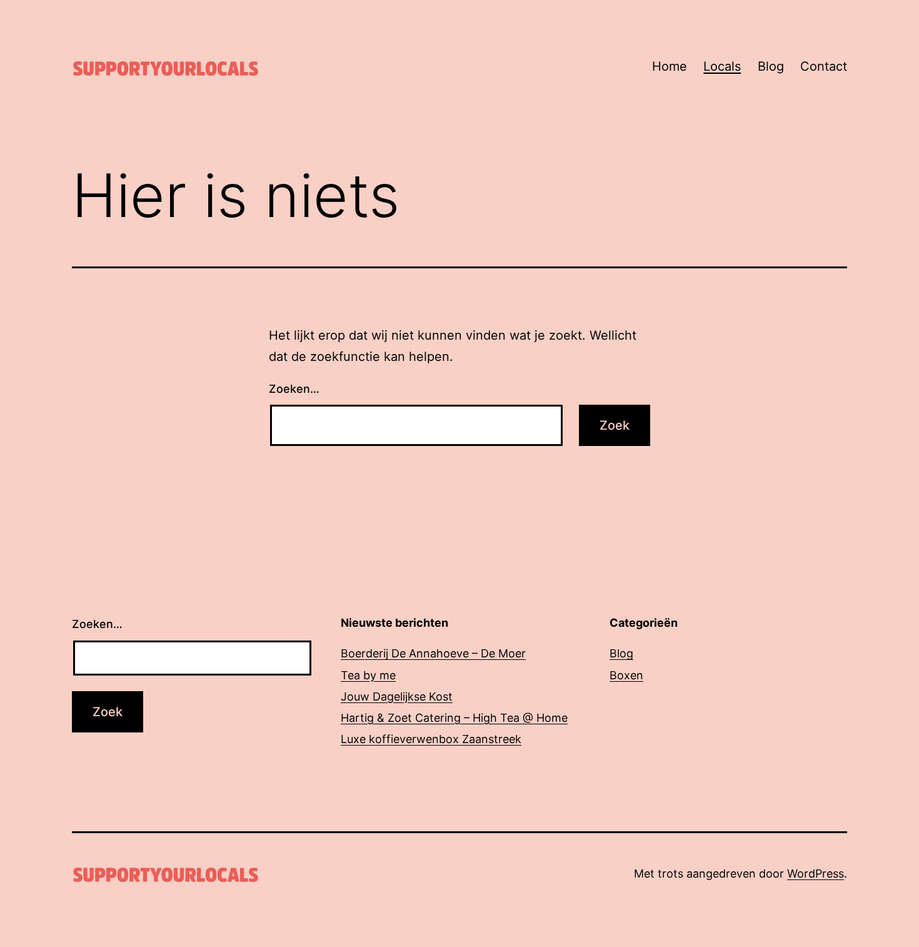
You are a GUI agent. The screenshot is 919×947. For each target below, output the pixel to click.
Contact (823, 66)
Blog (771, 66)
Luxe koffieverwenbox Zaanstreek (431, 739)
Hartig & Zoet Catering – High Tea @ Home (454, 717)
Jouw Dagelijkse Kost (397, 696)
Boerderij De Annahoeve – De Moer (433, 653)
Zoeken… (294, 388)
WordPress (815, 873)
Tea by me (368, 675)
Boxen (626, 675)
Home (669, 66)
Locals (722, 66)
